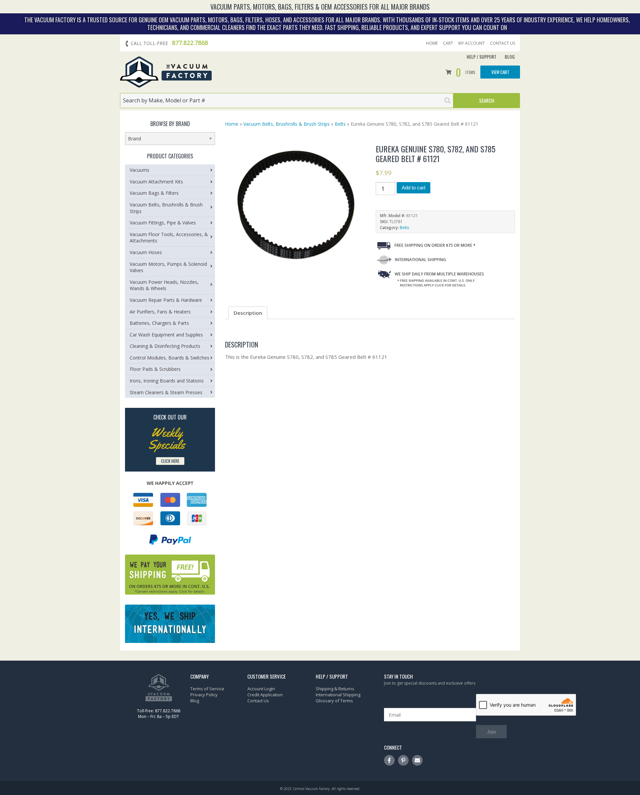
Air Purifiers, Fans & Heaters (160, 311)
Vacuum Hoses (146, 252)
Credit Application (265, 695)
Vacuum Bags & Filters (154, 193)
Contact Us (502, 43)
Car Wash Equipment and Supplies (166, 334)
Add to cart (413, 187)
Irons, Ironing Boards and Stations (167, 380)
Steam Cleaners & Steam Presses (166, 392)
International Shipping (338, 695)
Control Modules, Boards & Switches (169, 357)
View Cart (500, 72)
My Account (471, 43)
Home (432, 43)
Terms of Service (207, 689)
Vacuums (139, 170)
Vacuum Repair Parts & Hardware (166, 300)
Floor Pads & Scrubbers (155, 369)
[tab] (247, 312)
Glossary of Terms (334, 701)
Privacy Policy (204, 695)
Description (248, 312)
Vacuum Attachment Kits (156, 181)
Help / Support (481, 56)
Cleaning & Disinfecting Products (165, 346)
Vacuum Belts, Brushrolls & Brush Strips (286, 124)
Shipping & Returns (335, 689)
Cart (448, 43)
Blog (510, 56)
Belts (340, 124)
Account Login (261, 689)
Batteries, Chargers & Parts (159, 323)
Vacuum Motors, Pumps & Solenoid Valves (168, 267)
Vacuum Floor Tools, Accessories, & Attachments (169, 237)
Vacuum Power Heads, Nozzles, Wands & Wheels (164, 285)
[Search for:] (286, 100)
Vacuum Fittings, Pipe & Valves (163, 222)
